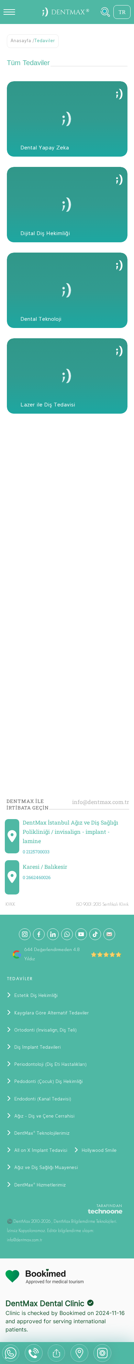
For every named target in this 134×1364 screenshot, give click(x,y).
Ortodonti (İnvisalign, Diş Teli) (45, 1030)
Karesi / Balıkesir (45, 866)
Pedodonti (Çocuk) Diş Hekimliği (48, 1082)
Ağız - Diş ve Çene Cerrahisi (44, 1116)
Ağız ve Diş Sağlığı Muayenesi (45, 1168)
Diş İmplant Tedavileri (37, 1047)
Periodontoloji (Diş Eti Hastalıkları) (50, 1064)
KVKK (10, 904)
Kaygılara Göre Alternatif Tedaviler (51, 1013)
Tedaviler (44, 41)
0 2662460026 (37, 877)
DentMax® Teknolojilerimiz (41, 1133)
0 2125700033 (36, 852)
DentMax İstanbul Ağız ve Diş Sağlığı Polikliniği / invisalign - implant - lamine (70, 831)
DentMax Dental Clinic (44, 1303)
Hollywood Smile (98, 1150)
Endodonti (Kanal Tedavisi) (42, 1099)
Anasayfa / (22, 41)
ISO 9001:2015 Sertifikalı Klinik (102, 904)
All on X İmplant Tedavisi (40, 1150)
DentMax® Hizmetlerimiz (39, 1185)
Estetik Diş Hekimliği (35, 996)
